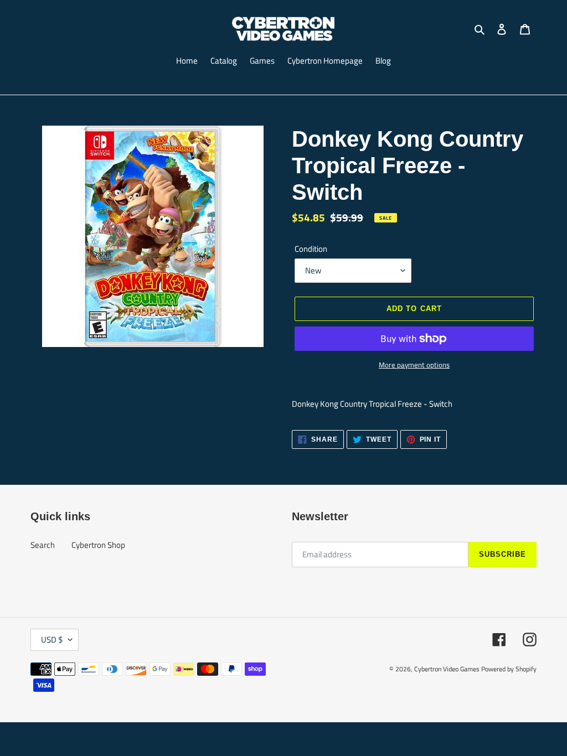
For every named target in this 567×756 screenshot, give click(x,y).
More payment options (414, 365)
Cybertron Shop (98, 544)
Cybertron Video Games (447, 669)
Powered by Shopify (509, 669)
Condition (311, 249)
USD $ (52, 639)
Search (42, 544)
